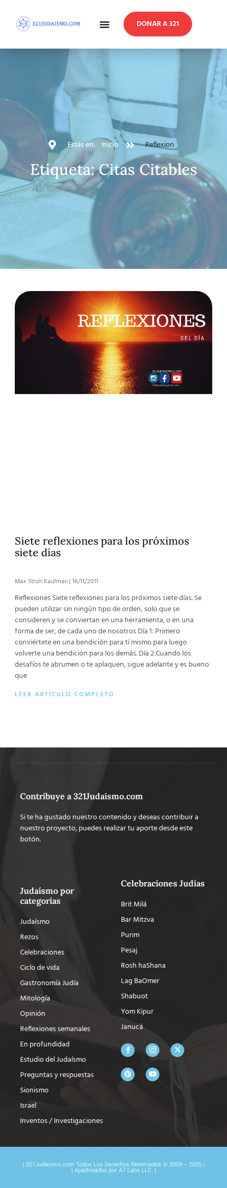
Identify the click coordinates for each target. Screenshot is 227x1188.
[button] (104, 24)
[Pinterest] (128, 971)
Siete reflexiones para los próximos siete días (102, 443)
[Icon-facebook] (128, 946)
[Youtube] (152, 971)
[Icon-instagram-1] (152, 946)
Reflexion (159, 145)
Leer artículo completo (65, 591)
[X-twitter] (177, 946)
